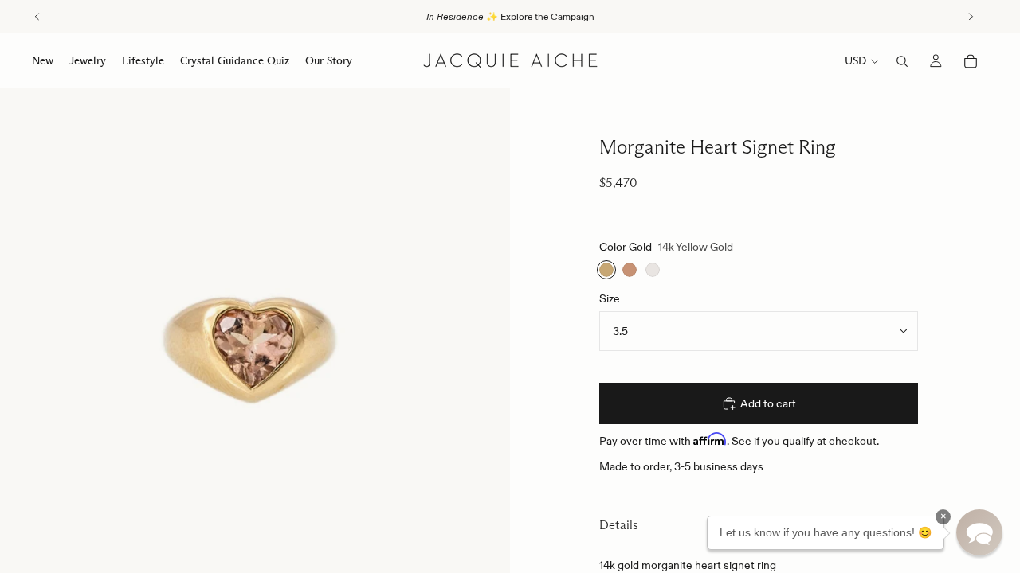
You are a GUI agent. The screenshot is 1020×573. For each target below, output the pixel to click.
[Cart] (970, 61)
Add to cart (768, 403)
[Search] (902, 61)
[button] (979, 532)
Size (609, 298)
